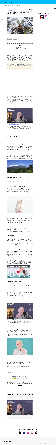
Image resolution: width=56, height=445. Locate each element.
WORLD (6, 5)
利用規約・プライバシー (43, 442)
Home (4, 5)
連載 (38, 439)
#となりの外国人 (11, 10)
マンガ (34, 439)
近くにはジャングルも (18, 47)
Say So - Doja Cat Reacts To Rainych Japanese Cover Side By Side (14, 124)
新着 (29, 439)
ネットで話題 (44, 439)
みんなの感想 (31, 9)
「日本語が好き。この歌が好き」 (20, 49)
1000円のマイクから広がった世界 (20, 48)
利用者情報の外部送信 (43, 443)
